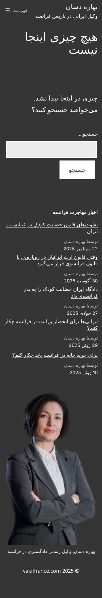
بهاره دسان (82, 7)
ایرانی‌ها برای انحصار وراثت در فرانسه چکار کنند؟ (51, 324)
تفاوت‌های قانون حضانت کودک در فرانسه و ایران (52, 228)
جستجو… (88, 133)
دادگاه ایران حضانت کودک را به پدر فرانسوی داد (61, 292)
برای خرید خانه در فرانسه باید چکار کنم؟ (55, 355)
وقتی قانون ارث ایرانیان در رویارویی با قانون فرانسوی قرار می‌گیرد (57, 260)
